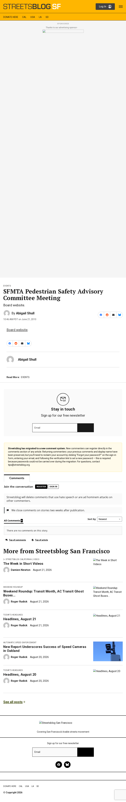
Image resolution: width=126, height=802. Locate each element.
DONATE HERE (10, 17)
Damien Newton (20, 569)
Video (36, 559)
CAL (24, 17)
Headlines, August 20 (19, 674)
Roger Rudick (19, 601)
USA (32, 17)
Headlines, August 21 (19, 619)
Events (7, 286)
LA (40, 17)
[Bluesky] (67, 764)
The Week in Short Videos (23, 564)
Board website (17, 330)
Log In (102, 6)
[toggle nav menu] (121, 6)
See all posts (13, 702)
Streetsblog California (19, 559)
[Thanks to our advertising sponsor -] (63, 153)
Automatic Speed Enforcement (20, 643)
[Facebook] (58, 764)
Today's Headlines (13, 615)
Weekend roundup (13, 587)
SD (47, 17)
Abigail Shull (25, 313)
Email (37, 427)
